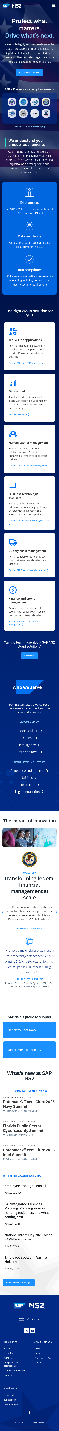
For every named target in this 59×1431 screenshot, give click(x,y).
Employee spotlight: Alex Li (25, 1186)
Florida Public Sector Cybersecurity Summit (23, 1128)
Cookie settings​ (11, 1404)
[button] (2, 912)
